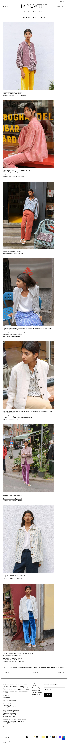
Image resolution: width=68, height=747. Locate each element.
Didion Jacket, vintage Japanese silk (12, 499)
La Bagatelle (9, 741)
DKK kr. (62, 1)
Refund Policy (36, 688)
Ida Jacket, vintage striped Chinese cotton (14, 575)
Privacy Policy (36, 694)
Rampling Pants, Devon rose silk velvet (13, 176)
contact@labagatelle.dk (9, 707)
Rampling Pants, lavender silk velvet (13, 500)
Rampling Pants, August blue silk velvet (13, 661)
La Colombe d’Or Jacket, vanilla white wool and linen (17, 417)
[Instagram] (3, 726)
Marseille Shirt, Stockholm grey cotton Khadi (15, 333)
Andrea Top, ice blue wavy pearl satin (13, 658)
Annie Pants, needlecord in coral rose (13, 253)
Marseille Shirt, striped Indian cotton (13, 416)
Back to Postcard (34, 672)
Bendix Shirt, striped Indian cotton (12, 92)
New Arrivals (21, 12)
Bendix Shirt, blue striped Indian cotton (13, 660)
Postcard (41, 12)
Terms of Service (37, 692)
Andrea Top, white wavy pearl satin (12, 334)
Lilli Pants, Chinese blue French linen (13, 578)
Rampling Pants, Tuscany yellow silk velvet (14, 95)
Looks (35, 12)
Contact (34, 697)
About (48, 12)
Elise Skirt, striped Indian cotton (11, 336)
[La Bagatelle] (34, 6)
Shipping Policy (36, 690)
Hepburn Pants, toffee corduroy (11, 419)
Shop (29, 12)
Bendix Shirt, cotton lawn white (11, 577)
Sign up (48, 694)
